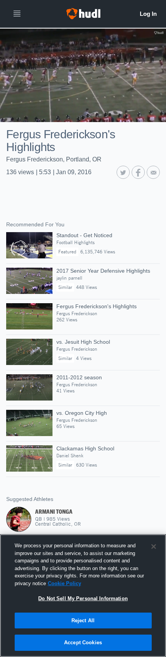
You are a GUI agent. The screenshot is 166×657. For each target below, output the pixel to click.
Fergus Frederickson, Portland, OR (54, 159)
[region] (83, 595)
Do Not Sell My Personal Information (83, 598)
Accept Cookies (83, 642)
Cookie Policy (64, 583)
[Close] (153, 546)
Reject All (83, 620)
